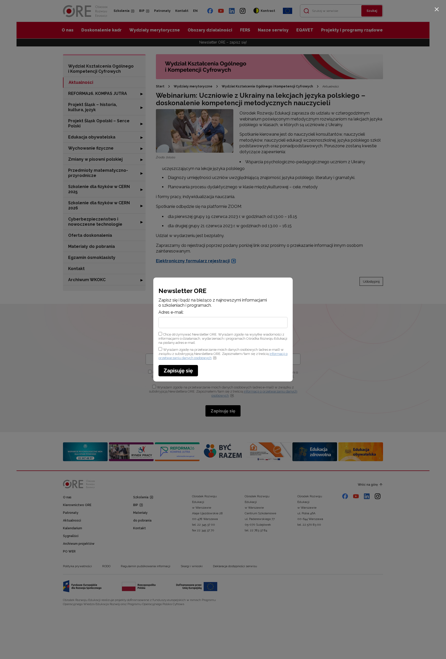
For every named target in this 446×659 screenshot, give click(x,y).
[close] (437, 9)
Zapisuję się (178, 371)
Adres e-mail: (171, 312)
